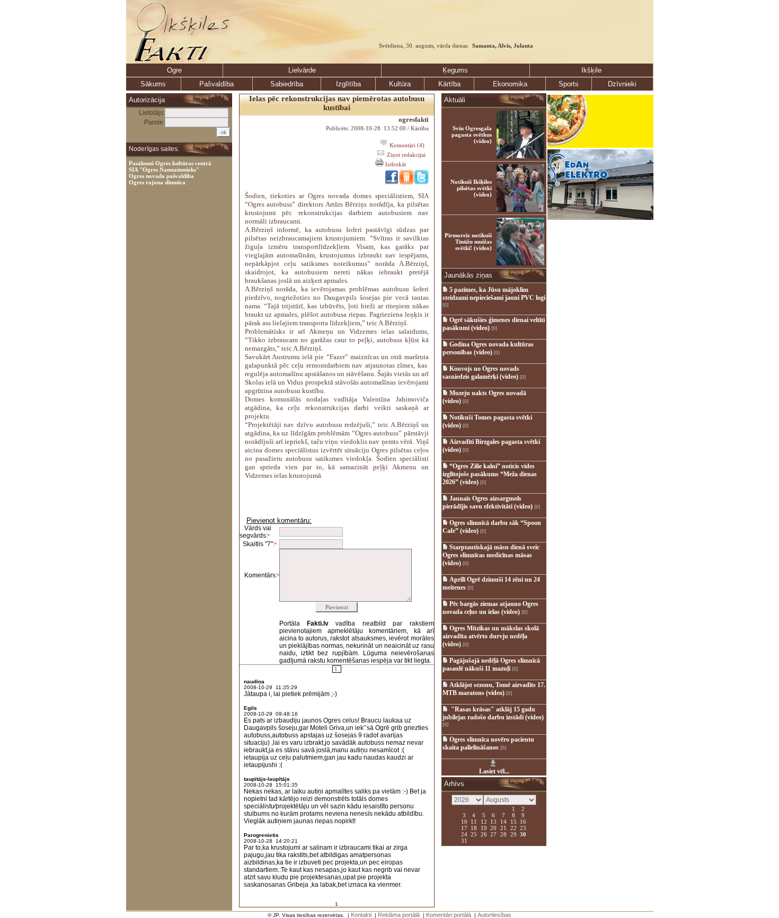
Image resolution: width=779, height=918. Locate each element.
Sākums (153, 84)
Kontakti (361, 915)
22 (513, 827)
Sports (569, 84)
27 (493, 834)
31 (464, 840)
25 (474, 834)
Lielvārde (302, 70)
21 (503, 827)
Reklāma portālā (399, 915)
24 (464, 834)
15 (513, 821)
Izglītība (348, 84)
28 (503, 834)
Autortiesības (494, 915)
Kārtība (449, 84)
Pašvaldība (216, 84)
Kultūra (400, 84)
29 (513, 834)
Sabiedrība (286, 84)
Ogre (174, 70)
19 (484, 827)
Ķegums (455, 70)
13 (493, 821)
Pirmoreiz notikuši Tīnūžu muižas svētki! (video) (468, 241)
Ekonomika (510, 84)
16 (523, 821)
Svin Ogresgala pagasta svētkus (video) (472, 134)
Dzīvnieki (622, 84)
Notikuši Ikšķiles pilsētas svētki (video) (471, 188)
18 (474, 827)
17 (464, 827)
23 (523, 827)
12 (484, 821)
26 (484, 834)
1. (337, 669)
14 (503, 821)
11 (474, 821)
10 (464, 821)
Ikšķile (591, 70)
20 (493, 827)
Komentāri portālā (448, 915)
